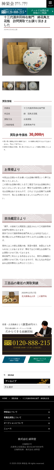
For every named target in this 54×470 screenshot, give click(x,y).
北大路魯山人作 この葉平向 (34, 296)
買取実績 (14, 398)
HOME (4, 398)
